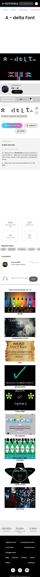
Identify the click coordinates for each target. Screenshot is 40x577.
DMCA (8, 563)
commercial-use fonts (20, 531)
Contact (17, 92)
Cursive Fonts (29, 547)
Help (7, 558)
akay (20, 363)
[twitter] (20, 570)
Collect (33, 125)
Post (33, 279)
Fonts (5, 10)
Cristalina (20, 460)
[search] (26, 4)
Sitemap (31, 563)
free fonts (6, 531)
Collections (23, 10)
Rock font (18, 153)
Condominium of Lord (20, 338)
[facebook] (13, 570)
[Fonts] (10, 3)
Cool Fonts (10, 547)
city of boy (20, 509)
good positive (20, 387)
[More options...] (37, 113)
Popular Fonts (11, 542)
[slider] (21, 99)
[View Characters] (37, 108)
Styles (13, 10)
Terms (32, 558)
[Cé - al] (6, 89)
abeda (20, 314)
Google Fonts (11, 552)
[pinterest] (27, 570)
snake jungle (20, 411)
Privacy (24, 558)
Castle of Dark (20, 485)
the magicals (20, 436)
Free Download (14, 125)
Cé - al (14, 88)
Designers (33, 531)
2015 (10, 222)
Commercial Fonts (27, 542)
